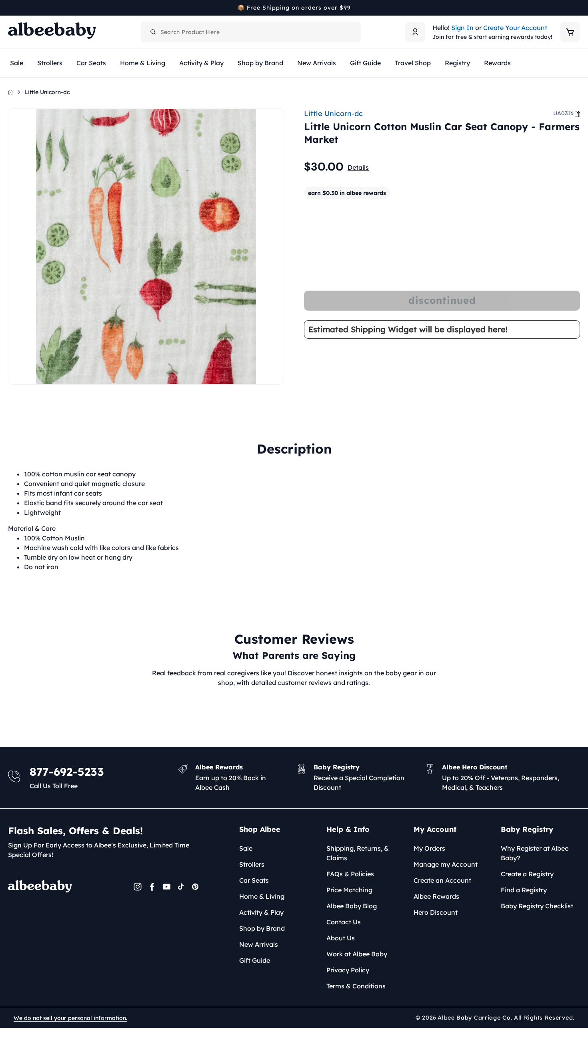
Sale (245, 848)
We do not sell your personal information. (70, 1018)
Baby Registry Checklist (537, 906)
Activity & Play (261, 912)
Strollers (251, 864)
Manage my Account (446, 864)
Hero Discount (436, 912)
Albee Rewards (436, 896)
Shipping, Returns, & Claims (357, 853)
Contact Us (343, 922)
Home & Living (261, 896)
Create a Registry (527, 874)
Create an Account (442, 880)
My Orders (429, 848)
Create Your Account (515, 28)
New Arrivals (258, 944)
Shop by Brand (262, 928)
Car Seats (254, 880)
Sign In (462, 28)
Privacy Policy (347, 970)
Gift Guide (254, 960)
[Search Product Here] (153, 32)
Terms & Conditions (356, 986)
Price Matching (349, 890)
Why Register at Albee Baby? (534, 853)
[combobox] (251, 32)
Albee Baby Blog (351, 906)
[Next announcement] (577, 7)
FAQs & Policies (350, 874)
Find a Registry (524, 890)
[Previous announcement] (11, 7)
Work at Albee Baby (356, 954)
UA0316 (563, 113)
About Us (340, 938)
